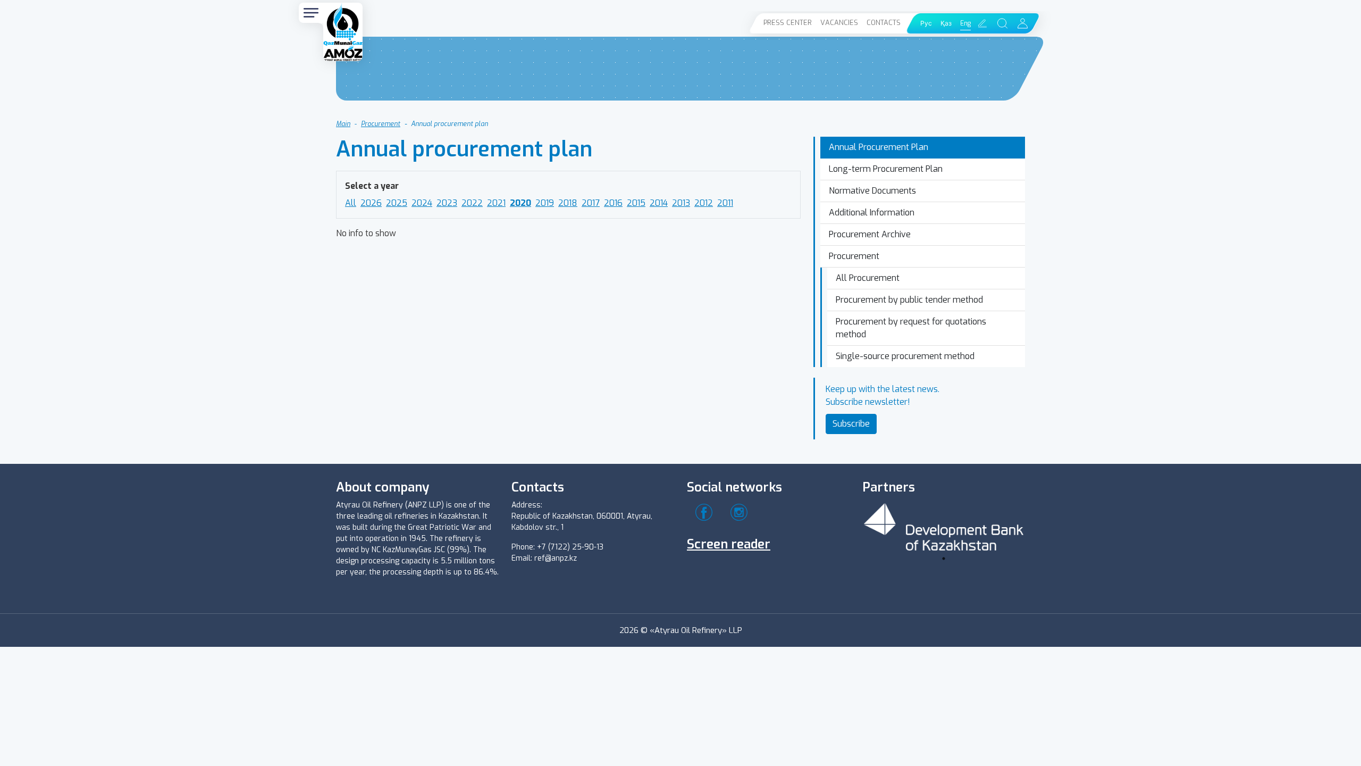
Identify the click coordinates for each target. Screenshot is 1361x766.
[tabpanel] (943, 525)
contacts (884, 22)
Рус (926, 23)
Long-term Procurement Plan (886, 168)
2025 (396, 203)
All (350, 203)
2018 (567, 203)
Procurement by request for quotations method (911, 328)
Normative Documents (872, 190)
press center (787, 22)
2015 (636, 203)
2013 (681, 203)
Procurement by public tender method (909, 299)
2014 (659, 203)
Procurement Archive (870, 234)
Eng (965, 23)
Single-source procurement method (905, 356)
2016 (613, 203)
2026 (371, 203)
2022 (472, 203)
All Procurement (868, 278)
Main (343, 124)
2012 (703, 203)
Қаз (946, 23)
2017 (591, 203)
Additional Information (871, 212)
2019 (544, 203)
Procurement (380, 124)
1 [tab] (943, 558)
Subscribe (851, 423)
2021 (496, 203)
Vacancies (839, 22)
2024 (421, 203)
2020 (520, 203)
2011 (725, 203)
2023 (446, 203)
